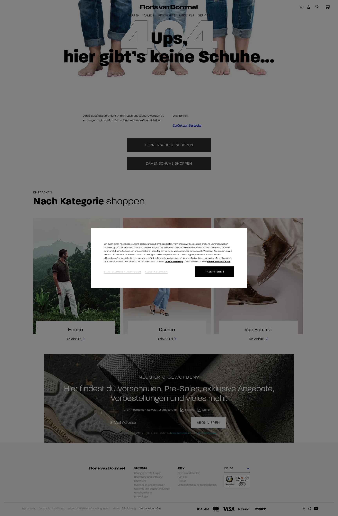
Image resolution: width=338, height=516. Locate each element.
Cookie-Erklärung (174, 261)
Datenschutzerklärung (218, 261)
